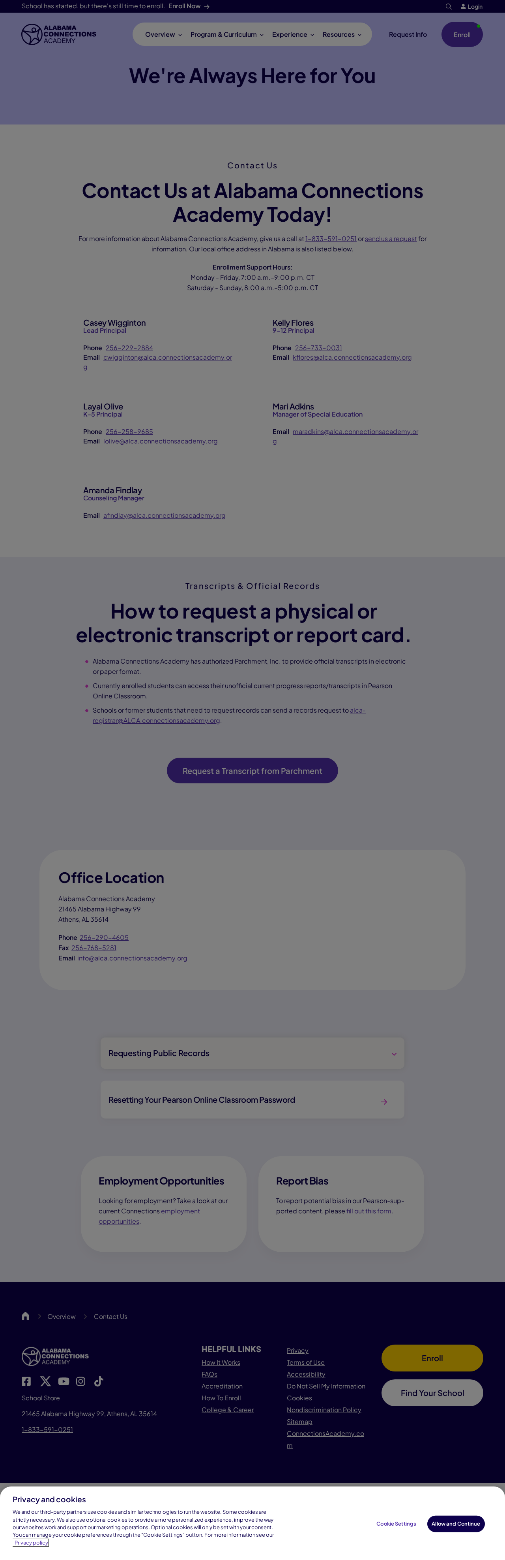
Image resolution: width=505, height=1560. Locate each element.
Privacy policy (31, 1542)
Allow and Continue (456, 1523)
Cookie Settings (396, 1523)
